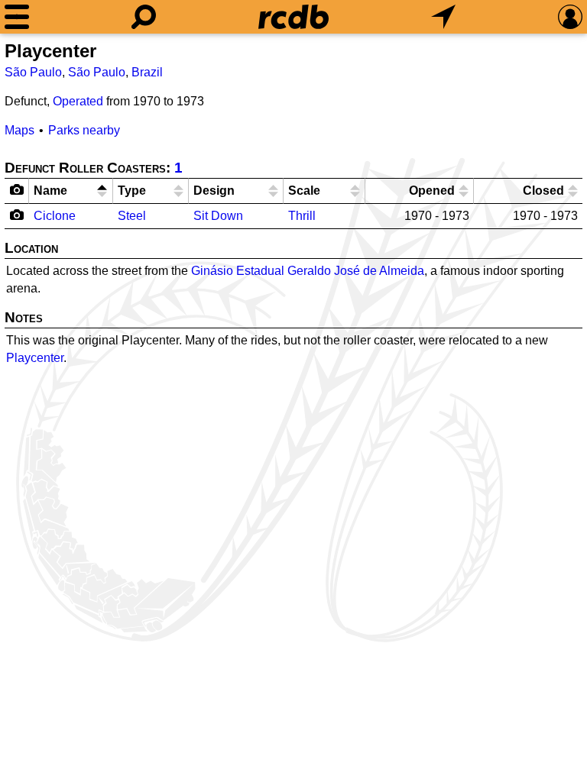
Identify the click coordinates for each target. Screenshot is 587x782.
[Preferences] (570, 17)
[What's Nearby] (443, 17)
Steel (132, 215)
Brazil (147, 72)
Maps (19, 130)
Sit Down (218, 215)
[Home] (293, 17)
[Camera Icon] (17, 214)
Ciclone (55, 215)
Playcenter (34, 357)
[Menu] (17, 17)
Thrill (302, 215)
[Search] (143, 17)
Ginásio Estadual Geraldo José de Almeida (307, 270)
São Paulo (33, 72)
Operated (78, 101)
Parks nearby (84, 130)
